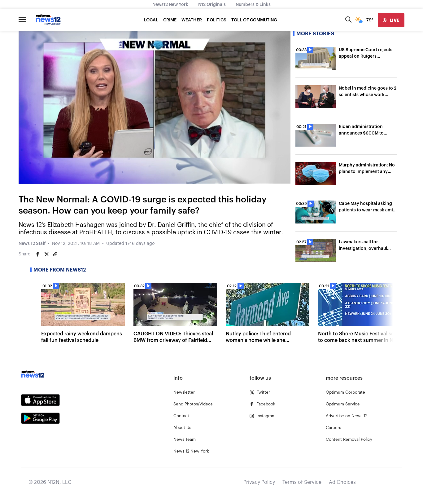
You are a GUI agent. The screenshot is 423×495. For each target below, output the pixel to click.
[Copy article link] (55, 254)
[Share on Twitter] (46, 254)
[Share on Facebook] (37, 254)
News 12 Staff (32, 243)
